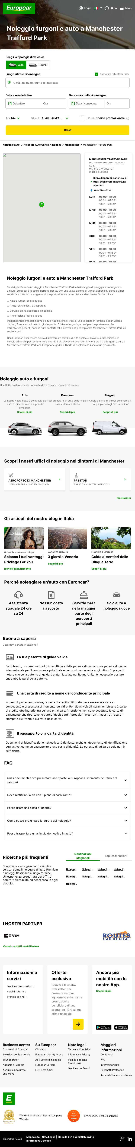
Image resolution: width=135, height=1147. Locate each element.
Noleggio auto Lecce (104, 876)
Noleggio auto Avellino (72, 883)
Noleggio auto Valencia (88, 869)
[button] (41, 204)
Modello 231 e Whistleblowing (76, 1136)
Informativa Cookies (38, 1140)
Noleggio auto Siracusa (120, 869)
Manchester (72, 144)
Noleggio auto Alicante (72, 869)
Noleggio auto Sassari (72, 876)
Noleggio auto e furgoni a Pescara (88, 876)
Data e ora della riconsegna (87, 95)
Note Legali (48, 1136)
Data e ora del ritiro (19, 95)
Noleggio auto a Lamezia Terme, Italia (120, 876)
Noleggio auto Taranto (104, 869)
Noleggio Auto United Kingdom (42, 144)
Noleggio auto (11, 144)
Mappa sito (33, 1136)
